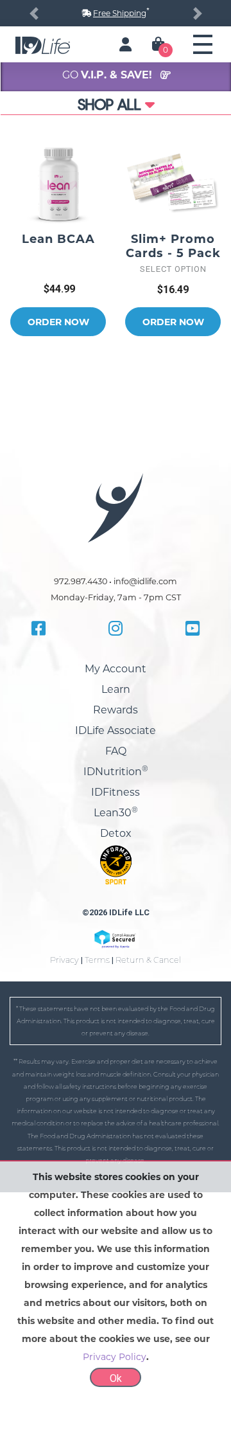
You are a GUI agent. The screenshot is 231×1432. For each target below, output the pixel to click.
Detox (116, 833)
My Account (115, 669)
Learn (115, 689)
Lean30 (116, 813)
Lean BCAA (58, 239)
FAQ (115, 751)
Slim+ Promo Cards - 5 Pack (173, 246)
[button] (33, 13)
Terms (97, 960)
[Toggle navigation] (203, 44)
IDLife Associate (115, 730)
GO (108, 75)
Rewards (115, 710)
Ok (116, 1378)
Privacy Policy (114, 1357)
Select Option (173, 269)
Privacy (64, 960)
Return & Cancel (148, 960)
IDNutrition (115, 771)
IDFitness (115, 792)
